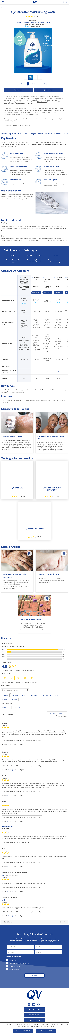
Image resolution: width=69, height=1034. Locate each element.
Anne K (4, 801)
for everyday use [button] (46, 695)
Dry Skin (47, 311)
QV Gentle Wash (42, 102)
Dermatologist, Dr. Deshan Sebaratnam (14, 872)
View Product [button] (36, 292)
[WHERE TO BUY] (63, 2)
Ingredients (12, 134)
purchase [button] (14, 699)
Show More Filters (6, 704)
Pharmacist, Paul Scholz (9, 897)
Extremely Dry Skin (28, 24)
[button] (5, 677)
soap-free (32, 96)
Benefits (4, 134)
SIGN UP (34, 975)
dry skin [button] (24, 695)
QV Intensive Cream (56, 442)
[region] (34, 1028)
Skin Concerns (23, 134)
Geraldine (5, 752)
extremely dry (8, 98)
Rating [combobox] (4, 707)
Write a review (33, 20)
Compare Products (36, 134)
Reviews (65, 134)
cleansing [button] (5, 695)
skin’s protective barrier (25, 108)
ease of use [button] (33, 695)
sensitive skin (17, 98)
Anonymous (5, 828)
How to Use (48, 134)
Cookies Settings (46, 1030)
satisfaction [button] (15, 695)
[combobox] (59, 713)
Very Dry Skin (36, 311)
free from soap (26, 157)
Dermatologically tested (17, 171)
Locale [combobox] (15, 707)
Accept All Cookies (23, 1030)
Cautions (57, 134)
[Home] (2, 7)
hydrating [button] (5, 699)
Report (22, 744)
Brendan (4, 776)
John (3, 848)
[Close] (67, 1024)
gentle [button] (56, 695)
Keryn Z (4, 723)
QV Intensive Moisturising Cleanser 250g (28, 740)
